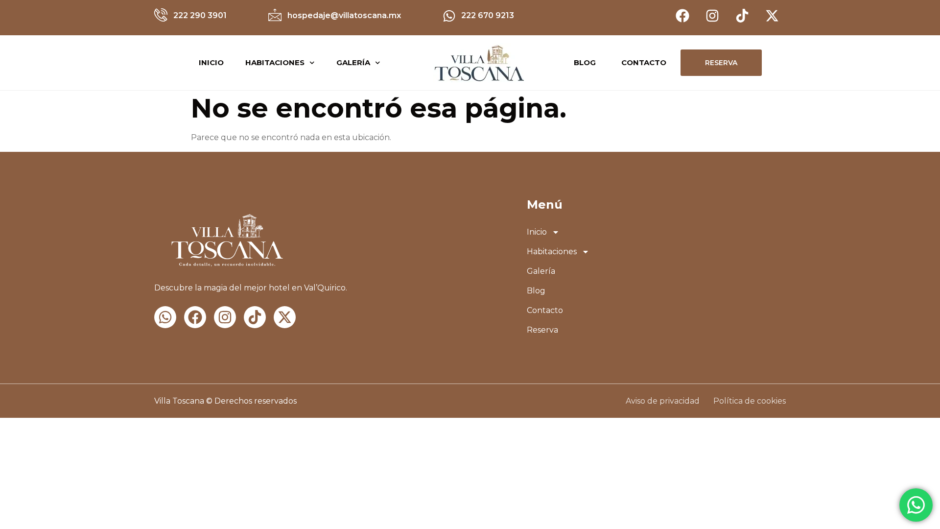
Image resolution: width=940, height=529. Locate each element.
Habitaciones (275, 62)
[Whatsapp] (165, 317)
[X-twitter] (772, 15)
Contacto (545, 310)
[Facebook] (682, 15)
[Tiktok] (742, 15)
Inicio (211, 62)
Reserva (542, 330)
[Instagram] (712, 15)
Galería (353, 62)
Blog (536, 290)
